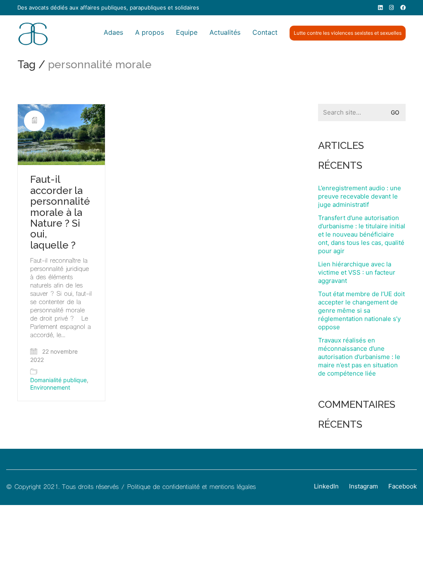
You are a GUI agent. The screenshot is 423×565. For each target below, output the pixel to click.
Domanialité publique (58, 379)
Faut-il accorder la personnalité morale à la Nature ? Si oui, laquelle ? (60, 212)
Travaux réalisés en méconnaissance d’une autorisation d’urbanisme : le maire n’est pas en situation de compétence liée (359, 356)
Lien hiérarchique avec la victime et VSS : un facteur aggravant (356, 272)
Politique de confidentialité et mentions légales (191, 487)
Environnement (50, 387)
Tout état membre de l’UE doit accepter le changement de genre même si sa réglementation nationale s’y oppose (361, 310)
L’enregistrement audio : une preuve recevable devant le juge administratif (359, 196)
